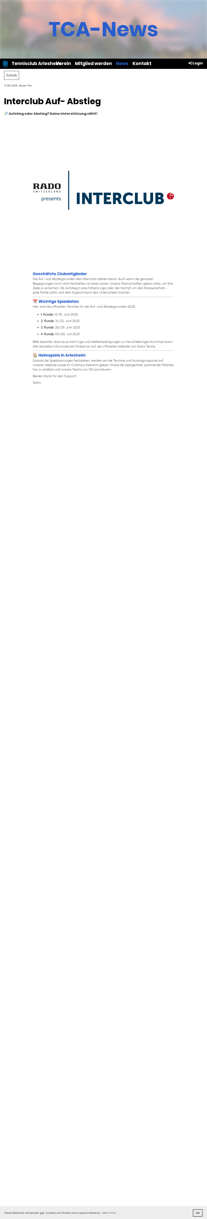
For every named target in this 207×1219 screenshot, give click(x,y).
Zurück (11, 75)
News (122, 63)
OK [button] (198, 1213)
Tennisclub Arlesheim (36, 64)
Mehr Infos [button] (109, 1213)
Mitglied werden (93, 63)
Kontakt (142, 63)
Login (198, 63)
